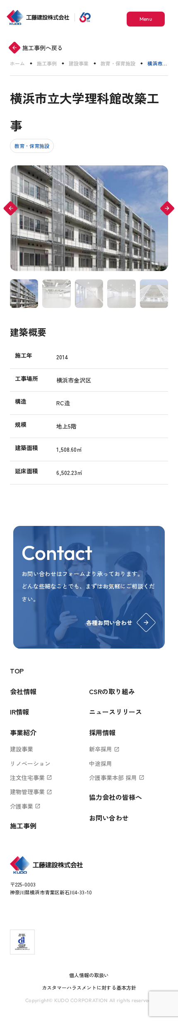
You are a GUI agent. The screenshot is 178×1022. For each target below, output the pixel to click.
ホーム (17, 63)
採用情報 (102, 732)
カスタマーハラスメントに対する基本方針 (89, 987)
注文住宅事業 (31, 777)
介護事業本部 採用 (116, 777)
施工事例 (47, 63)
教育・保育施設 (118, 63)
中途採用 (100, 763)
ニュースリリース (115, 712)
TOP (17, 671)
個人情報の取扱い (89, 974)
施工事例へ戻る (37, 48)
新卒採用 (104, 749)
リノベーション (30, 763)
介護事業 (25, 806)
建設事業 (79, 63)
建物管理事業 (31, 791)
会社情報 (23, 691)
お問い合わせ (109, 818)
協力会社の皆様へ (115, 797)
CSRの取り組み (112, 691)
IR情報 (19, 712)
